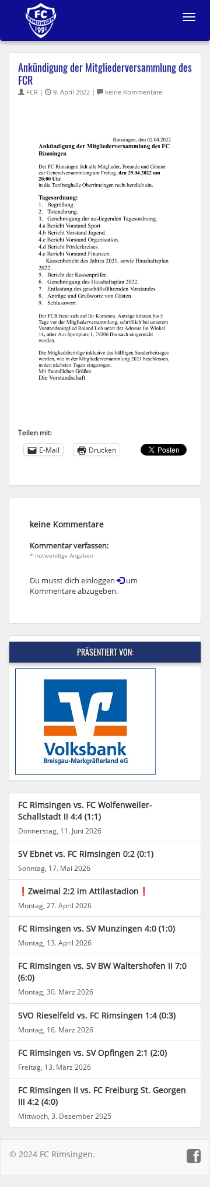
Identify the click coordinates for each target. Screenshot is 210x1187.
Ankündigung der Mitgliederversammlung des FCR (105, 73)
